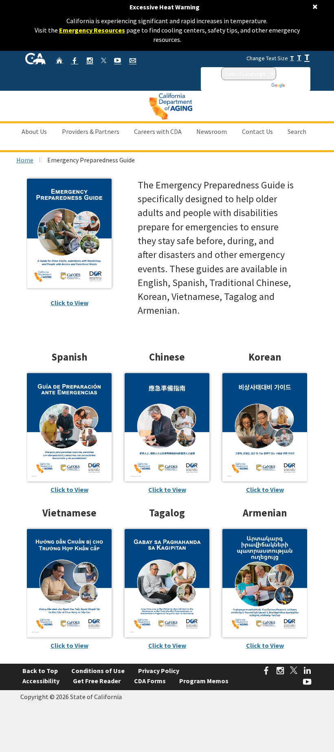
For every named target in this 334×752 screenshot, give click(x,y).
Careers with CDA (158, 131)
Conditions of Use (98, 671)
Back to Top (40, 671)
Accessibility (40, 681)
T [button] (292, 58)
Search (297, 131)
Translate (297, 85)
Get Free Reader (97, 681)
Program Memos (204, 681)
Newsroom (211, 131)
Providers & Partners (90, 131)
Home (24, 160)
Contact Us (257, 131)
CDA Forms (150, 681)
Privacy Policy (158, 671)
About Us (34, 131)
